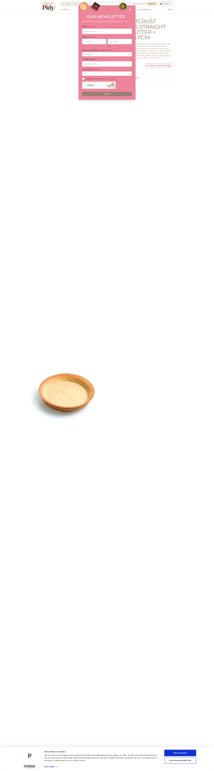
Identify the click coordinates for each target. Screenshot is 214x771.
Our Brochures (139, 4)
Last (109, 46)
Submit (107, 94)
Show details (49, 767)
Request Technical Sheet (160, 65)
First (83, 46)
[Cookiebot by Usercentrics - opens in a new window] (29, 766)
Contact (151, 4)
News (170, 9)
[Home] (48, 6)
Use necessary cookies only (180, 760)
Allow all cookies (180, 753)
